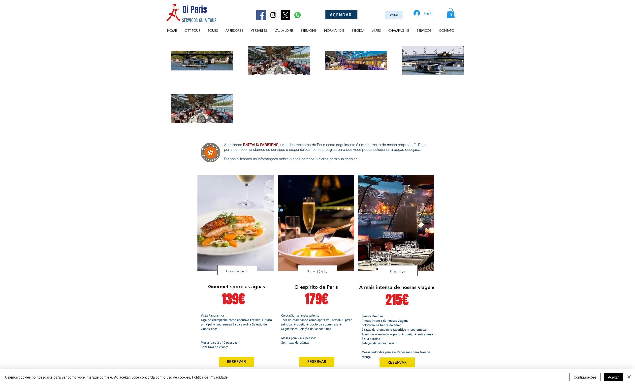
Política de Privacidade (210, 377)
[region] (235, 274)
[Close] (629, 377)
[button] (450, 13)
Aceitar (613, 377)
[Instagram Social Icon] (273, 15)
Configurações (585, 377)
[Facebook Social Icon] (261, 15)
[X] (285, 15)
